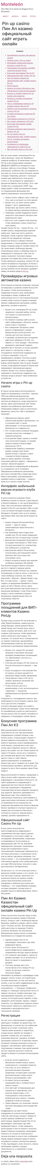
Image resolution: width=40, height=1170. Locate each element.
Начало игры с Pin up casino (19, 60)
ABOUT (6, 16)
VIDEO (24, 16)
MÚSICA (15, 16)
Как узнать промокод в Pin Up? (20, 121)
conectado (24, 1161)
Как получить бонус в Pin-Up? (19, 149)
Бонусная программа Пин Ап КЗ (20, 73)
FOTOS (33, 16)
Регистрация (12, 86)
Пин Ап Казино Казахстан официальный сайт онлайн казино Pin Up (21, 80)
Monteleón (12, 4)
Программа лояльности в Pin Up (21, 119)
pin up (25, 271)
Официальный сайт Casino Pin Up (21, 76)
